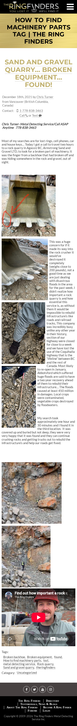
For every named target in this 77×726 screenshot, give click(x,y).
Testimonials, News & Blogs (38, 704)
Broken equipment (39, 657)
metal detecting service (19, 664)
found (58, 657)
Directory (52, 700)
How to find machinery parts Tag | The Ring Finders (38, 31)
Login (46, 710)
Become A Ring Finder (57, 707)
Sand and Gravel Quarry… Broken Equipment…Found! (38, 73)
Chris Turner (45, 97)
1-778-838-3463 (31, 110)
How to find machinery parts (22, 660)
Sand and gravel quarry (18, 667)
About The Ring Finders (22, 707)
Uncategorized (27, 672)
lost (45, 660)
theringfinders (45, 667)
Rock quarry (45, 664)
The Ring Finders (29, 700)
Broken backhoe (14, 657)
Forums (32, 710)
